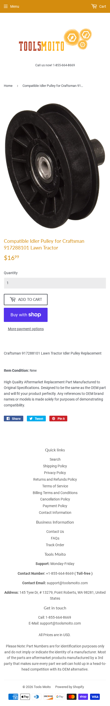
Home (8, 86)
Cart (102, 6)
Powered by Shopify (69, 687)
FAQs (55, 538)
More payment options (26, 329)
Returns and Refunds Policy (55, 479)
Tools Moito (42, 687)
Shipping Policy (55, 466)
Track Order (55, 545)
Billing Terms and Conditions (55, 493)
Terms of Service (55, 486)
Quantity (11, 273)
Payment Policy (55, 506)
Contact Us (55, 532)
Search (55, 459)
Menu (14, 6)
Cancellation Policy (55, 499)
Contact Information (55, 512)
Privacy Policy (55, 473)
